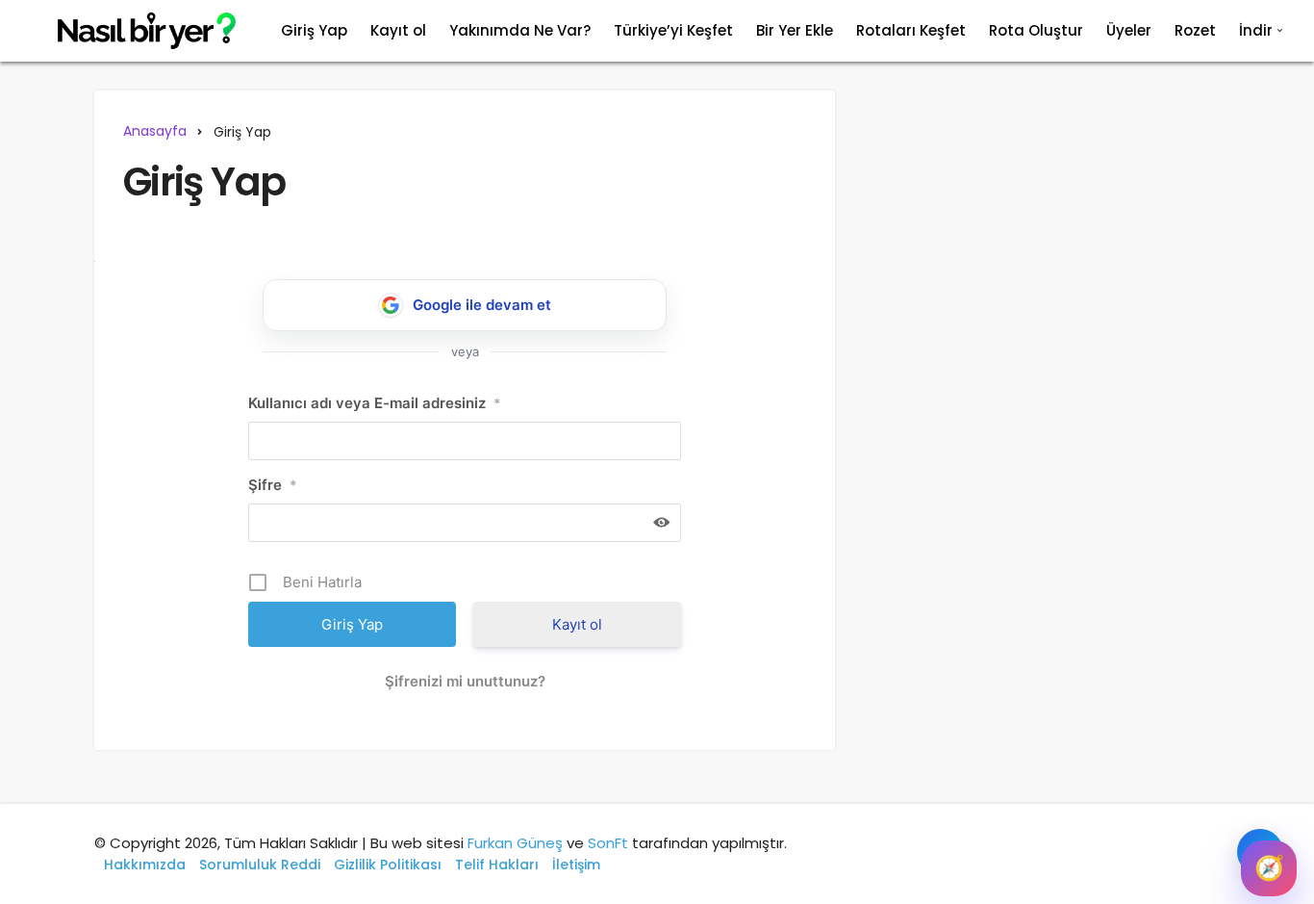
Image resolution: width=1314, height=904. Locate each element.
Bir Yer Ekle (794, 30)
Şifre (272, 485)
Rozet (1195, 30)
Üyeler (1128, 30)
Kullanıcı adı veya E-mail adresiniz (374, 403)
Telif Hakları (497, 864)
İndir (1256, 30)
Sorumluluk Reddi (259, 864)
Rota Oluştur (1036, 30)
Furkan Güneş (515, 843)
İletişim (576, 864)
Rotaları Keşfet (911, 30)
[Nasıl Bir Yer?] (134, 31)
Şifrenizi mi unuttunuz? (465, 681)
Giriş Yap (314, 30)
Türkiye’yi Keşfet (673, 30)
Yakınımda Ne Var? (520, 30)
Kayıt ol (398, 30)
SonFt (608, 843)
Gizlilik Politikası (388, 864)
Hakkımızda (145, 864)
